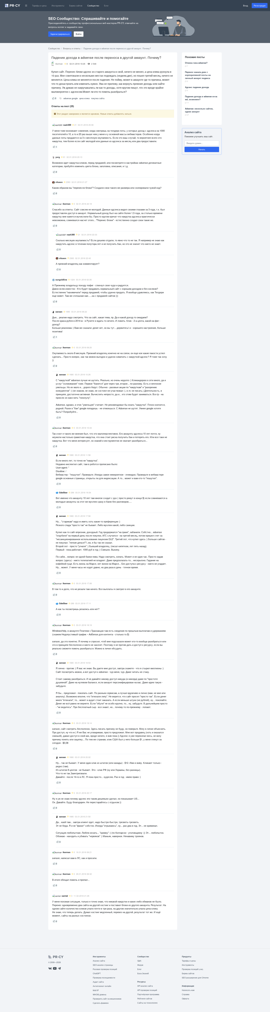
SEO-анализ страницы (103, 965)
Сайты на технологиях (147, 1002)
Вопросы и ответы (71, 48)
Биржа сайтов (75, 5)
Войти (78, 34)
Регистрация (259, 5)
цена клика (84, 98)
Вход (245, 5)
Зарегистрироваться (60, 34)
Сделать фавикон (101, 1003)
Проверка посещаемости (104, 977)
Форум (140, 965)
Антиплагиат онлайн (102, 986)
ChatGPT (97, 973)
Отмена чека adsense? (196, 62)
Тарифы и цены (39, 5)
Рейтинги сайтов (144, 998)
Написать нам (188, 990)
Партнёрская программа (148, 994)
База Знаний (143, 973)
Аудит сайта (98, 981)
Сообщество (93, 5)
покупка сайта (97, 98)
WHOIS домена (99, 994)
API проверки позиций (147, 990)
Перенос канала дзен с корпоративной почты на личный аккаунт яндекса (198, 75)
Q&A (139, 960)
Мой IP (96, 990)
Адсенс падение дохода (197, 87)
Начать (201, 149)
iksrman (59, 63)
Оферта (185, 998)
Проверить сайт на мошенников (107, 998)
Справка (185, 994)
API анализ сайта (145, 985)
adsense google (70, 98)
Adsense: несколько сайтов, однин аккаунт (199, 110)
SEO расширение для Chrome (195, 977)
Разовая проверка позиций (105, 969)
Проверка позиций (192, 969)
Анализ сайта (193, 132)
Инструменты (58, 5)
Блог (106, 5)
